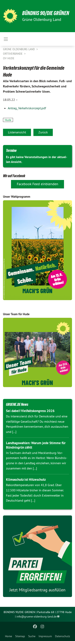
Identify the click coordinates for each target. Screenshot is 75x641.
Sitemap (20, 636)
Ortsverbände (13, 53)
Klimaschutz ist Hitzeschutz (26, 479)
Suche (31, 636)
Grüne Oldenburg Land (19, 49)
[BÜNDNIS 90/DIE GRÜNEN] (10, 16)
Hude (8, 120)
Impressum (45, 636)
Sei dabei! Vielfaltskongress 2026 (30, 411)
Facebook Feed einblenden (37, 184)
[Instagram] (42, 626)
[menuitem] (8, 636)
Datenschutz (62, 636)
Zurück (43, 132)
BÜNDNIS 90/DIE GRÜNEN (45, 13)
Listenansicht (17, 132)
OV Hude (8, 58)
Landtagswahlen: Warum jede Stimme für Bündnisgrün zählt (36, 445)
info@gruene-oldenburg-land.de (36, 616)
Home (8, 636)
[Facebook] (35, 626)
